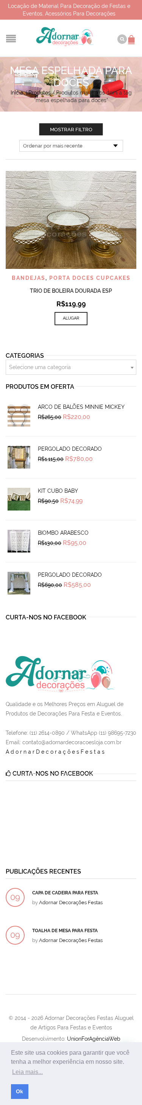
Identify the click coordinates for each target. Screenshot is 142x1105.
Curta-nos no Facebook (46, 617)
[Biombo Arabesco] (19, 541)
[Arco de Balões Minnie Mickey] (19, 415)
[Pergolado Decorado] (19, 457)
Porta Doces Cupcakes (90, 278)
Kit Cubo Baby (58, 491)
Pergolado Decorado (70, 449)
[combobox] (71, 367)
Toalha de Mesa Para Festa (65, 930)
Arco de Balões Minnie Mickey (81, 407)
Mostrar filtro (71, 129)
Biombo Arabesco (63, 533)
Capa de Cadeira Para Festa (65, 892)
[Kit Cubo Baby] (19, 499)
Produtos (39, 93)
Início (17, 93)
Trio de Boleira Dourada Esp (71, 291)
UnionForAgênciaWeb (93, 1039)
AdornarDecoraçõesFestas (56, 752)
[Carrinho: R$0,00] (132, 36)
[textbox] (71, 367)
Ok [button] (19, 1091)
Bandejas (28, 278)
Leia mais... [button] (27, 1072)
